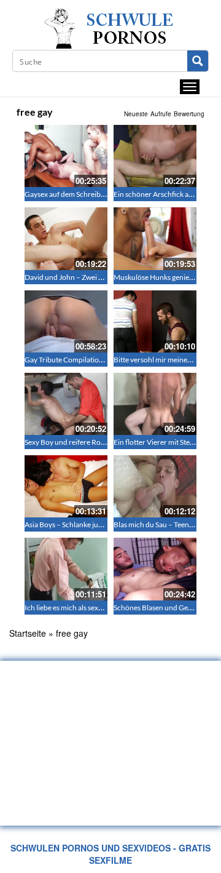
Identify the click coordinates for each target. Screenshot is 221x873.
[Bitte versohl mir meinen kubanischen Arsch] (155, 321)
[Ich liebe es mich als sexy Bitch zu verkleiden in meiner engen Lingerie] (66, 569)
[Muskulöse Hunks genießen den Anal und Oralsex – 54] (155, 238)
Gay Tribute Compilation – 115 (74, 359)
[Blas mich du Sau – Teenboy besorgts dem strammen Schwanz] (155, 486)
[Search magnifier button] (197, 60)
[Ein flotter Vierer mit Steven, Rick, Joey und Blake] (155, 404)
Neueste (136, 114)
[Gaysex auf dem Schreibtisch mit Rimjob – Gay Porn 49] (66, 156)
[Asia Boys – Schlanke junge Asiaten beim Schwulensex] (66, 486)
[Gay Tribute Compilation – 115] (66, 321)
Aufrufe (160, 114)
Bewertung (189, 114)
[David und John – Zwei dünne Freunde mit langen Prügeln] (66, 238)
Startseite (27, 633)
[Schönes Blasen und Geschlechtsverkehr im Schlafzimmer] (155, 569)
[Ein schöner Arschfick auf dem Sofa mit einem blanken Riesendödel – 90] (155, 156)
